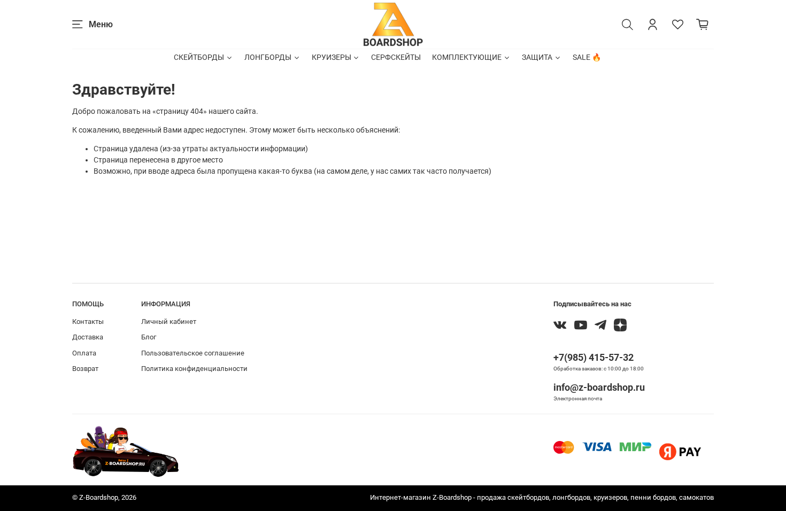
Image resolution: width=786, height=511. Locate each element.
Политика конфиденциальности (194, 369)
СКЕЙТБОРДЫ (199, 57)
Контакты (88, 322)
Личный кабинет (168, 322)
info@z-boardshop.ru (599, 387)
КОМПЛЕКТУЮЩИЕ (467, 57)
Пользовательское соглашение (192, 353)
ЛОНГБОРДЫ (267, 57)
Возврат (85, 369)
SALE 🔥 (587, 57)
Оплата (84, 353)
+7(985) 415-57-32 (593, 357)
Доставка (87, 337)
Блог (148, 337)
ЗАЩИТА (537, 57)
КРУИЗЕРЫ (331, 57)
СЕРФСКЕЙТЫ (396, 57)
